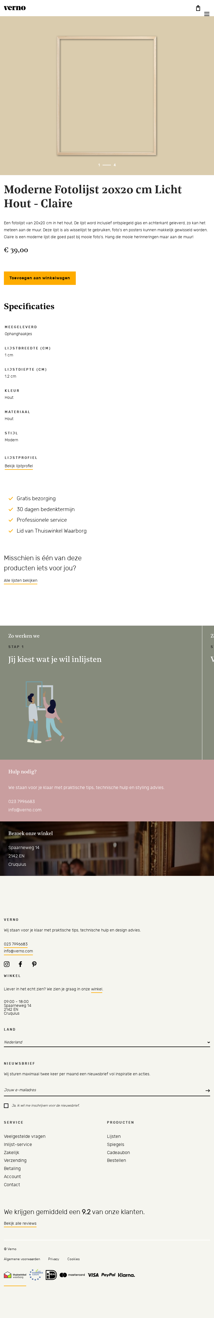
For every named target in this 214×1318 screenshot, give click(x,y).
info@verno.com (25, 810)
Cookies (73, 1259)
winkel (96, 989)
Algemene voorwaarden (22, 1259)
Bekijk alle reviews (20, 1224)
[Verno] (15, 8)
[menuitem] (24, 1136)
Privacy (53, 1259)
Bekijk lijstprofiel (19, 466)
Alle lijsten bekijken (20, 581)
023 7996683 (21, 801)
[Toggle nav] (203, 14)
